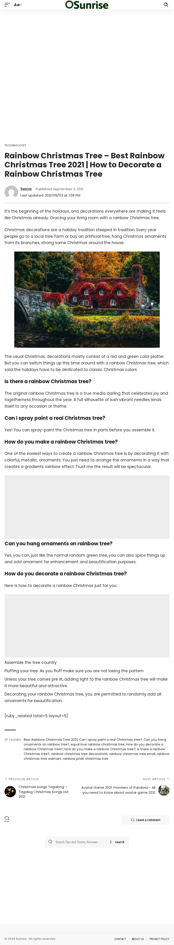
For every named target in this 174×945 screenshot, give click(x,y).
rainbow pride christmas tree (85, 758)
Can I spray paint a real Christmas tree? (110, 739)
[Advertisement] (87, 41)
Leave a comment (148, 820)
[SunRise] (87, 4)
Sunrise (26, 189)
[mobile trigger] (8, 5)
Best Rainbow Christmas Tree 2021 (50, 739)
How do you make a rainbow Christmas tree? (99, 749)
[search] (166, 4)
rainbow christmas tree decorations (79, 754)
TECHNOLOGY (15, 145)
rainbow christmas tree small (132, 754)
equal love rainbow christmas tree (98, 744)
